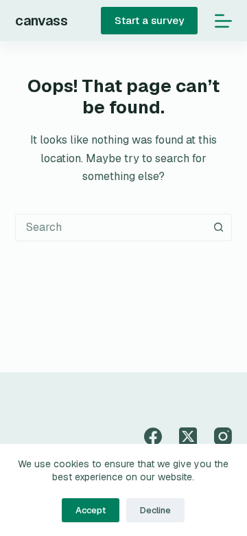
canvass (41, 21)
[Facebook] (153, 436)
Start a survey (149, 20)
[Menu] (223, 21)
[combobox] (111, 227)
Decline (155, 510)
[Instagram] (223, 436)
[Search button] (218, 227)
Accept (90, 510)
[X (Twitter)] (188, 436)
